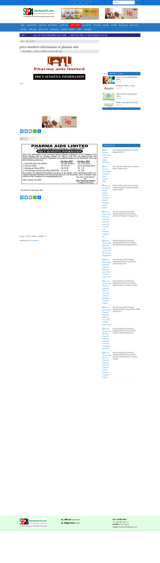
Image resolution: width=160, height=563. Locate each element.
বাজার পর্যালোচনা (52, 25)
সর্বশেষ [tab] (105, 74)
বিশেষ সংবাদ (97, 25)
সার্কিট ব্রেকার (32, 29)
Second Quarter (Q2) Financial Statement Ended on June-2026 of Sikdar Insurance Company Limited (125, 283)
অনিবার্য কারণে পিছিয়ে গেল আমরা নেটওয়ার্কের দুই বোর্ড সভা (89, 35)
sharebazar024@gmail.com (127, 527)
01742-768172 (124, 524)
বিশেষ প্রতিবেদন (86, 25)
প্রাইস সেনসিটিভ (75, 25)
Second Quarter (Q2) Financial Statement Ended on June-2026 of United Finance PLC (124, 262)
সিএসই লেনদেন (134, 25)
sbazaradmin (34, 240)
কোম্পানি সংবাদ (64, 25)
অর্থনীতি (79, 29)
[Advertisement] (59, 100)
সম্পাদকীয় (113, 25)
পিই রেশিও (24, 29)
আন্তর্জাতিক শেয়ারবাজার (68, 29)
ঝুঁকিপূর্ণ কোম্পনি (43, 29)
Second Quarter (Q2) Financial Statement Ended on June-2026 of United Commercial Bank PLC (124, 331)
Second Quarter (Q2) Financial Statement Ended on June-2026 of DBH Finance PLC (126, 309)
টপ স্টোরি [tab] (120, 74)
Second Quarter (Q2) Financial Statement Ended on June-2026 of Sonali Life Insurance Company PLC (125, 214)
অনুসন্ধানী (106, 25)
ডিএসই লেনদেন (123, 25)
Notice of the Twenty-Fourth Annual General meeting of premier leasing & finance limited (125, 187)
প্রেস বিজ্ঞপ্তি (88, 29)
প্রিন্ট (60, 51)
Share (21, 83)
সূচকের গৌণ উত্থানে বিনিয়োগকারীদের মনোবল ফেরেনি (49, 35)
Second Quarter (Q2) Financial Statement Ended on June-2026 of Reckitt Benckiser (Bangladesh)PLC (125, 243)
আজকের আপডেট (31, 25)
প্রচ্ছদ (22, 25)
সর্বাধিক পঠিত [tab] (112, 74)
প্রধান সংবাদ (42, 25)
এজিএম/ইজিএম (54, 29)
